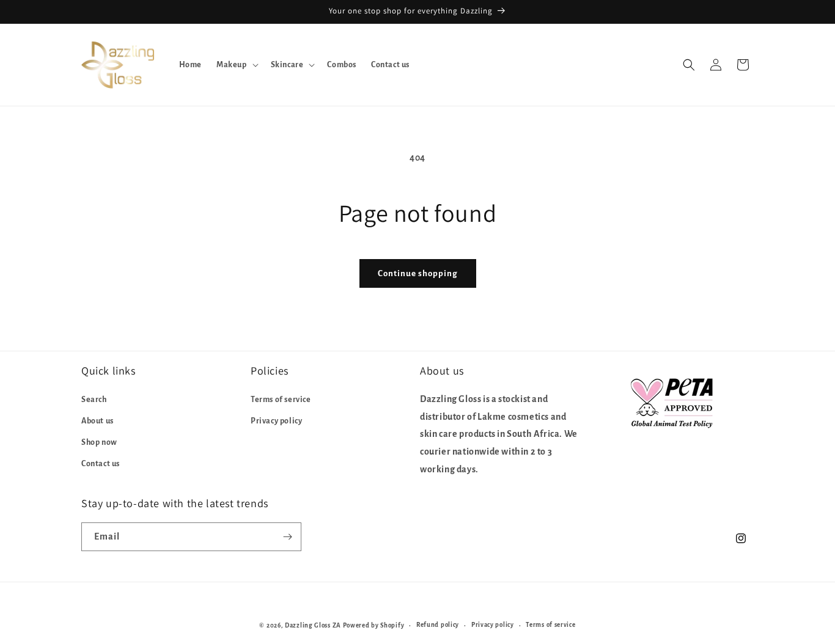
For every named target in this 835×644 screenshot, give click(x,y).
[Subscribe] (287, 536)
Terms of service (281, 399)
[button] (236, 65)
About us (97, 420)
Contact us (100, 463)
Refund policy (437, 624)
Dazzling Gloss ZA (313, 625)
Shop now (99, 441)
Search (94, 399)
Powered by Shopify (374, 625)
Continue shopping (418, 273)
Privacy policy (276, 420)
